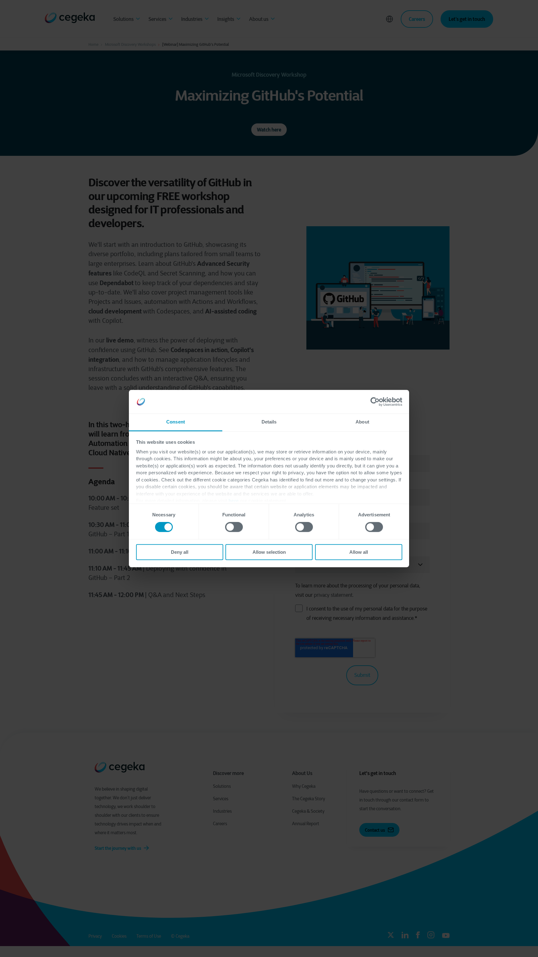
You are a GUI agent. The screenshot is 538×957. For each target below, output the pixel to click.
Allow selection (269, 552)
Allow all (358, 552)
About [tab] (362, 422)
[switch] (234, 527)
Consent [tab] (175, 422)
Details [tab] (269, 422)
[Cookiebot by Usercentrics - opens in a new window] (375, 401)
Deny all (179, 552)
